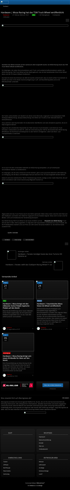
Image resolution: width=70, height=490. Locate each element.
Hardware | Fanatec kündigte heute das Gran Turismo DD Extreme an (40, 255)
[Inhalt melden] (66, 244)
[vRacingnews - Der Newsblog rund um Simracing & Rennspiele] (5, 2)
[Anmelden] (63, 2)
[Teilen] (67, 20)
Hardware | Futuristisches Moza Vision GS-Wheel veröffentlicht (49, 305)
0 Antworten (56, 15)
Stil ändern (65, 398)
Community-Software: (35, 483)
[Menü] (67, 2)
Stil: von (35, 485)
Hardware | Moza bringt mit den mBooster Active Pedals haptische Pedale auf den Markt (16, 306)
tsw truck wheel (30, 239)
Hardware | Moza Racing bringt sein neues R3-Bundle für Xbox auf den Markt (17, 358)
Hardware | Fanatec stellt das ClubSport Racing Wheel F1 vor (29, 265)
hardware (7, 239)
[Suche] (58, 2)
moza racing (18, 239)
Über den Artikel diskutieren (52, 385)
